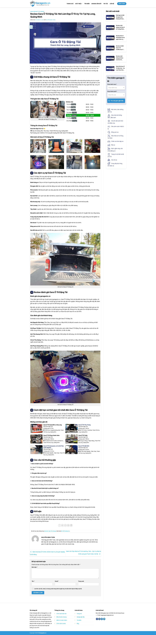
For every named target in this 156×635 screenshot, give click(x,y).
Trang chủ (70, 3)
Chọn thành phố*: (112, 91)
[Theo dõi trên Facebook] (97, 619)
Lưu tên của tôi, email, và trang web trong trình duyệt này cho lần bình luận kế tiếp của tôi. (58, 588)
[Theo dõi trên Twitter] (102, 619)
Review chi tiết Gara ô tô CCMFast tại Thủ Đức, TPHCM (120, 47)
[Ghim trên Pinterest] (68, 525)
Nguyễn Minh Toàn (50, 19)
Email (57, 581)
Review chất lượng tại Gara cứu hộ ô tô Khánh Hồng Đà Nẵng (120, 58)
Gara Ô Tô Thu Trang (84, 425)
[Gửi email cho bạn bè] (65, 525)
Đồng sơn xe (114, 132)
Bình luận (35, 567)
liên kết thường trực (65, 531)
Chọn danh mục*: (112, 84)
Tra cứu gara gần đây (117, 100)
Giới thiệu (78, 3)
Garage (42, 11)
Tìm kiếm (87, 3)
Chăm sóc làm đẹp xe (117, 141)
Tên (33, 581)
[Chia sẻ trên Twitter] (62, 525)
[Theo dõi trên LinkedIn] (104, 619)
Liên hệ (112, 3)
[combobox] (116, 88)
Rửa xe (113, 145)
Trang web (81, 581)
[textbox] (116, 87)
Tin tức (105, 3)
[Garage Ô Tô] (40, 3)
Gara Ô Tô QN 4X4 (83, 446)
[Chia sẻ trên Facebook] (59, 525)
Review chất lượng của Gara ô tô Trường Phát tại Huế (120, 27)
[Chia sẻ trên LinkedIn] (71, 525)
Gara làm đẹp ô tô (35, 11)
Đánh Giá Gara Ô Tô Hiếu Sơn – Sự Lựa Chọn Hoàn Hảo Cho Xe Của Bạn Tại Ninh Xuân (120, 68)
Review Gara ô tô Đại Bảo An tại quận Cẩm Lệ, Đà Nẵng (120, 37)
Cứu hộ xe (114, 160)
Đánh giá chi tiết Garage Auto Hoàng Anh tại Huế (120, 17)
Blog (78, 623)
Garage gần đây (96, 3)
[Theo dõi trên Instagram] (99, 619)
